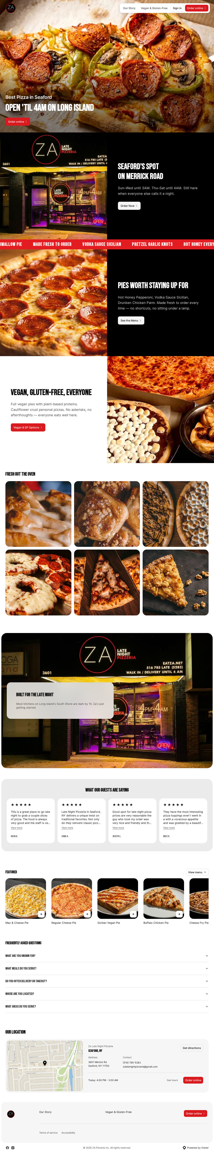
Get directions (192, 1048)
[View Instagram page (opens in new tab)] (13, 1148)
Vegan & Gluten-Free (154, 8)
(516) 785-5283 (132, 1062)
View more (16, 827)
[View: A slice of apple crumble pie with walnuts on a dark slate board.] (176, 582)
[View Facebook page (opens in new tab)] (7, 1148)
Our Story (129, 8)
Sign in (177, 8)
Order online (193, 1080)
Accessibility (68, 1132)
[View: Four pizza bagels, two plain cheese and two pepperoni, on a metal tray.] (38, 582)
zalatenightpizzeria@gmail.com (140, 1066)
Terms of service (48, 1132)
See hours (172, 1080)
